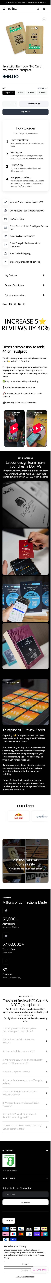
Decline (25, 1270)
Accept (25, 1264)
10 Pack (31, 92)
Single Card (8, 92)
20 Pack (7, 98)
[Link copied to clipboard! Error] (23, 312)
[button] (3, 8)
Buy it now (24, 117)
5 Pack (20, 92)
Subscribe (25, 1204)
